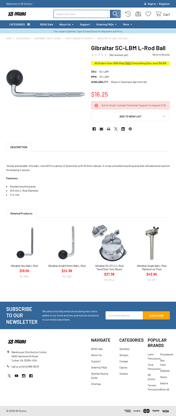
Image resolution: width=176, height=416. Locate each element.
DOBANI (164, 370)
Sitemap (96, 383)
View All (164, 389)
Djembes (124, 348)
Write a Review (161, 54)
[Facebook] (94, 129)
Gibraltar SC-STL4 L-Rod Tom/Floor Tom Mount (109, 267)
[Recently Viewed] (129, 14)
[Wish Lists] (149, 14)
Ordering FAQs (105, 24)
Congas (123, 361)
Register (164, 3)
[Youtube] (16, 376)
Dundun (123, 373)
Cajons (123, 367)
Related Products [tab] (21, 213)
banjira (164, 383)
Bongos (123, 355)
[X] (116, 129)
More (126, 24)
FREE (128, 63)
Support (85, 24)
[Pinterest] (130, 129)
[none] (45, 83)
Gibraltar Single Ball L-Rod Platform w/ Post (151, 267)
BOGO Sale (46, 24)
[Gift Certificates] (139, 14)
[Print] (109, 129)
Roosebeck (166, 354)
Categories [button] (17, 24)
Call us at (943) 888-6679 (25, 366)
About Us (65, 24)
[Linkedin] (123, 129)
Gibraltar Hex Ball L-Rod (24, 265)
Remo (163, 377)
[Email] (101, 129)
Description (18, 147)
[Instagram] (24, 376)
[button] (130, 116)
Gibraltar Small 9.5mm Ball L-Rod (66, 265)
